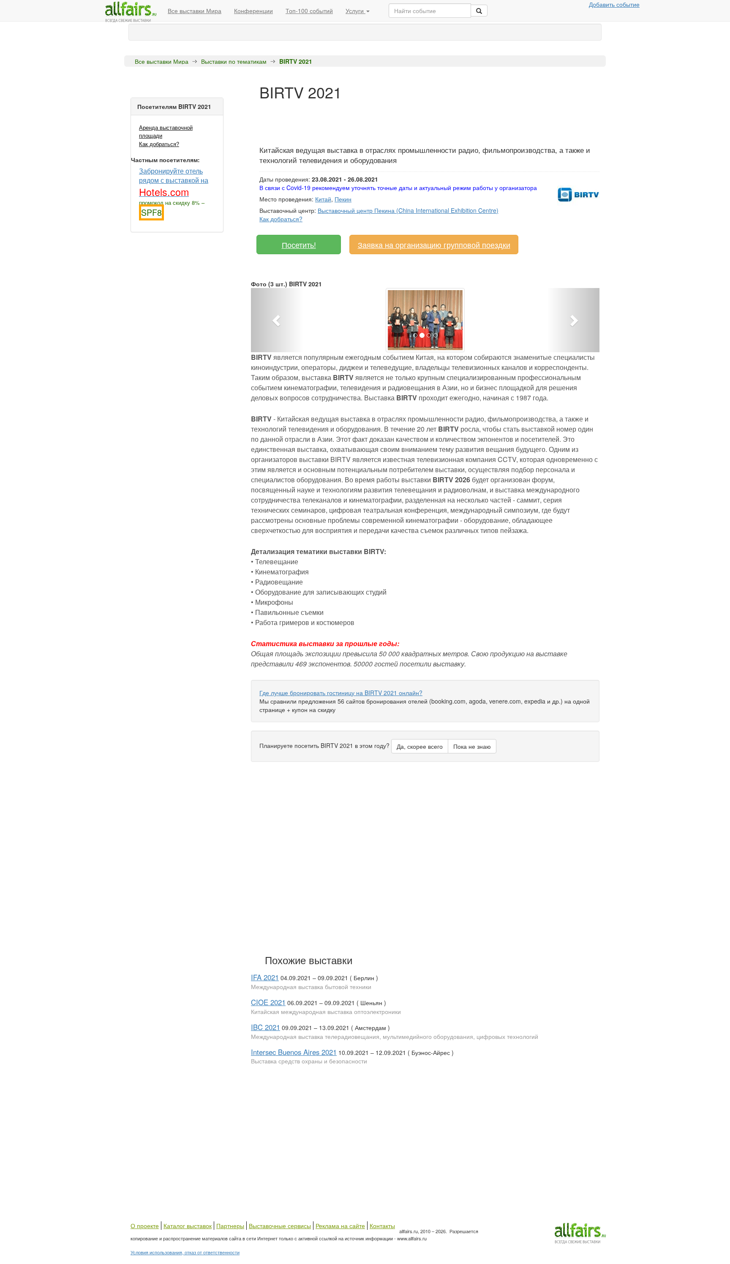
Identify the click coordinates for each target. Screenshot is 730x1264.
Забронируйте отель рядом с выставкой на (173, 182)
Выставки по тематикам (234, 61)
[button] (277, 320)
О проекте (145, 1225)
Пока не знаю (472, 746)
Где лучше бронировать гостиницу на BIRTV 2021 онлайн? (340, 692)
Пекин (343, 199)
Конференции (253, 10)
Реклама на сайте (340, 1225)
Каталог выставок (187, 1225)
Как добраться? (159, 144)
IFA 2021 (265, 977)
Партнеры (230, 1225)
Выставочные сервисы (280, 1225)
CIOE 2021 (268, 1002)
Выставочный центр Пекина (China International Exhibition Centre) (408, 210)
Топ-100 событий (309, 10)
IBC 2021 (265, 1027)
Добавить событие (614, 4)
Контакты (382, 1225)
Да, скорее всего (420, 746)
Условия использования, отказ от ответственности (185, 1252)
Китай (323, 199)
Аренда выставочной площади (166, 131)
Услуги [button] (355, 10)
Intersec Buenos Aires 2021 (294, 1052)
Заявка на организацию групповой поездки (434, 244)
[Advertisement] (413, 120)
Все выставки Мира (194, 10)
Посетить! (299, 244)
